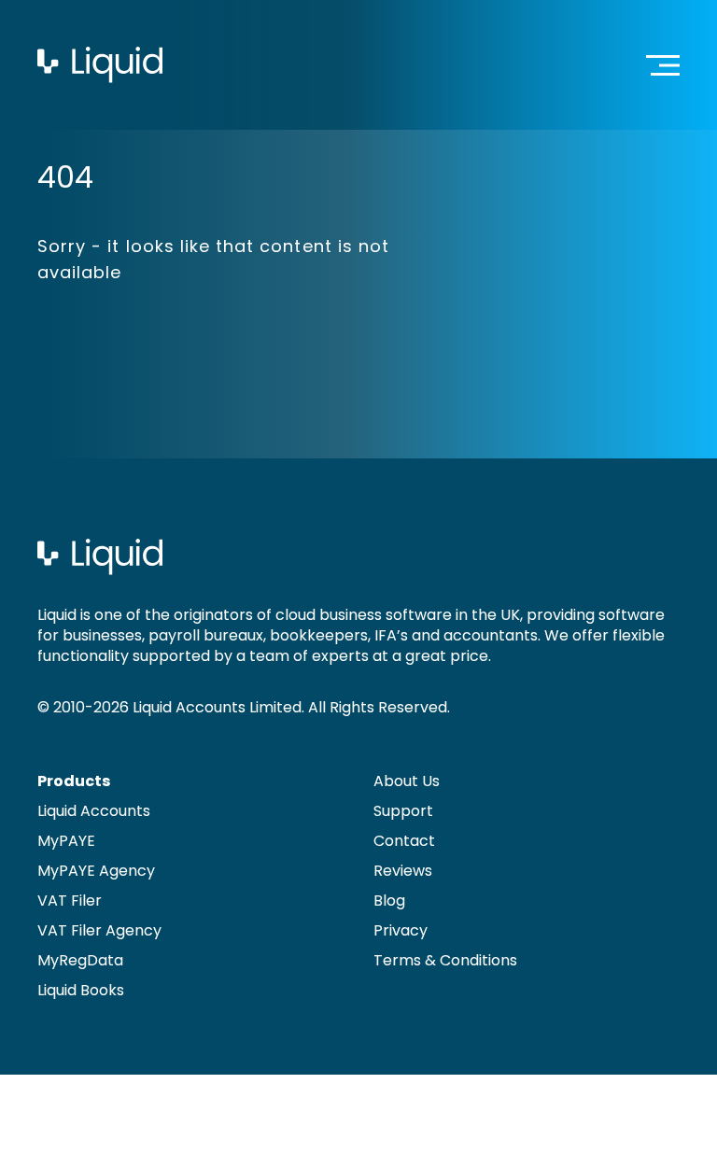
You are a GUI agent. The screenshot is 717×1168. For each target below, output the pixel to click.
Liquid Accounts (93, 811)
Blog (389, 900)
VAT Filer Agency (99, 930)
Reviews (402, 870)
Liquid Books (80, 990)
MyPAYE (66, 840)
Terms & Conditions (445, 960)
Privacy (400, 930)
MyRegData (80, 960)
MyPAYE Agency (96, 870)
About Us (406, 781)
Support (403, 811)
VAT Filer (69, 900)
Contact (404, 840)
